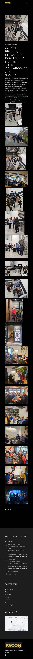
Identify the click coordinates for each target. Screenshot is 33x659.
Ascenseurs (8, 592)
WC (6, 602)
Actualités (14, 45)
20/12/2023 (8, 45)
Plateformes (8, 594)
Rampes (7, 597)
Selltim (7, 652)
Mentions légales (9, 605)
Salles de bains (9, 600)
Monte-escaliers (9, 589)
